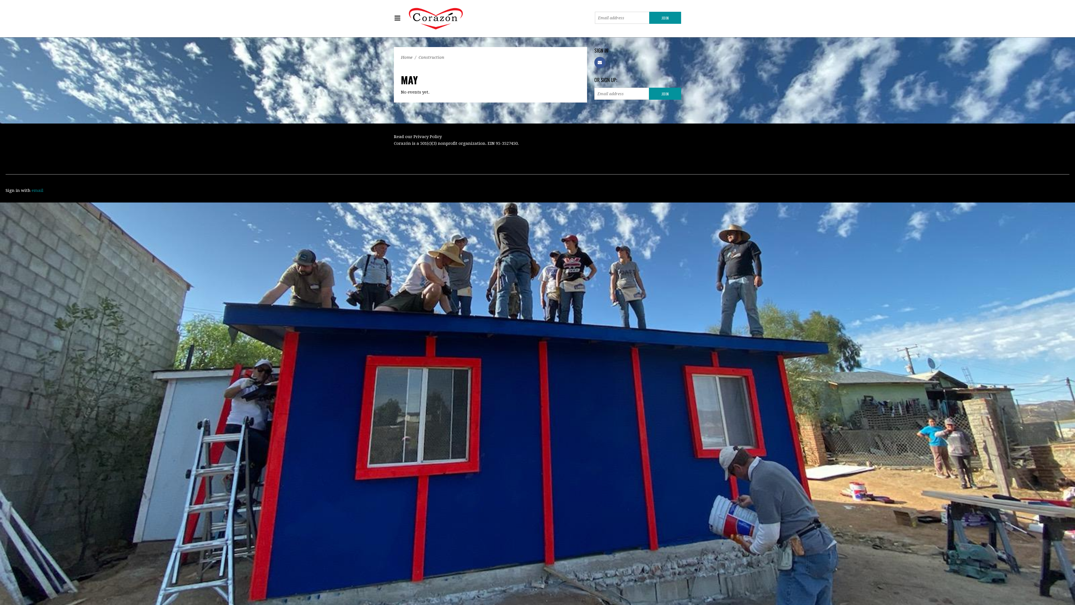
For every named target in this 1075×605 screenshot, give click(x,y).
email (37, 190)
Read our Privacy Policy (418, 136)
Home (406, 57)
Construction (431, 57)
